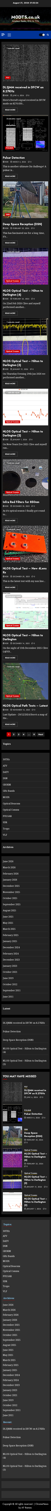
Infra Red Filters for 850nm (21, 502)
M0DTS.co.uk (25, 17)
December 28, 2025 (21, 577)
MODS (6, 797)
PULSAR (9, 148)
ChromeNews (41, 1504)
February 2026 (11, 873)
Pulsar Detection (14, 158)
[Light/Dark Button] (42, 34)
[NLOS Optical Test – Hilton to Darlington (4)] (25, 266)
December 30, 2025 (21, 506)
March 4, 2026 (19, 162)
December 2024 (11, 947)
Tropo (6, 828)
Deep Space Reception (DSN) (22, 224)
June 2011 (8, 996)
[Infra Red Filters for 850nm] (25, 477)
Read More (10, 110)
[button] (9, 35)
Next (40, 734)
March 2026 (9, 867)
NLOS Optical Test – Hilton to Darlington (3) (23, 363)
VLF (7, 77)
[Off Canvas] (3, 34)
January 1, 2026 (20, 440)
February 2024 (11, 953)
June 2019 (8, 978)
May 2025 (8, 922)
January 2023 (10, 965)
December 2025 (11, 885)
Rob (6, 95)
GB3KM (7, 784)
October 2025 (10, 898)
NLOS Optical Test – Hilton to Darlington (23, 637)
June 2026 (8, 861)
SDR (5, 822)
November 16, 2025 (21, 710)
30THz (6, 759)
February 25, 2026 (21, 228)
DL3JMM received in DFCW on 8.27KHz (23, 89)
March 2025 (9, 928)
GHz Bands (9, 790)
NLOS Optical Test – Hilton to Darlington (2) (23, 433)
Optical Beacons (11, 803)
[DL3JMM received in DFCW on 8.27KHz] (25, 63)
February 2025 (11, 935)
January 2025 (10, 941)
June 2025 (8, 916)
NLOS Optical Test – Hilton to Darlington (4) (23, 293)
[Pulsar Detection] (25, 133)
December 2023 (11, 959)
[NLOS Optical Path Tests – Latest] (25, 681)
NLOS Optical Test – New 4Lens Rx (25, 570)
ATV (5, 765)
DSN (8, 214)
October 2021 (10, 971)
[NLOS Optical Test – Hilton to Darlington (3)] (25, 336)
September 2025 (12, 904)
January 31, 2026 (20, 369)
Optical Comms (12, 281)
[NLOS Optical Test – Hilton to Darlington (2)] (25, 407)
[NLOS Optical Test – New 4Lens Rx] (25, 544)
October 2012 (10, 984)
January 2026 (10, 879)
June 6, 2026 (18, 95)
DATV (6, 772)
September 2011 (12, 990)
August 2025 (9, 910)
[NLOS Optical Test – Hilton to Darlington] (25, 611)
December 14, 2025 (21, 643)
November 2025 (11, 892)
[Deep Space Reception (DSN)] (25, 199)
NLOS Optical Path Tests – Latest (25, 706)
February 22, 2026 (21, 299)
